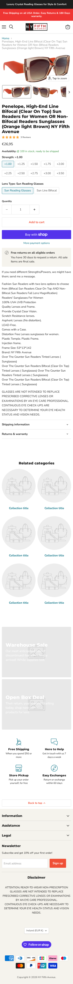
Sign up (58, 863)
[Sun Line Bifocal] (47, 195)
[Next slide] (69, 92)
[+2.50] (21, 177)
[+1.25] (21, 168)
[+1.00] (8, 168)
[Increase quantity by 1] (34, 209)
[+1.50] (34, 168)
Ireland (34, 930)
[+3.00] (47, 177)
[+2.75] (34, 177)
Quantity (7, 201)
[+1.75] (47, 168)
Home (5, 38)
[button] (16, 91)
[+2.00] (60, 168)
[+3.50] (60, 177)
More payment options (36, 243)
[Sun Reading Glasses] (18, 195)
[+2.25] (8, 177)
